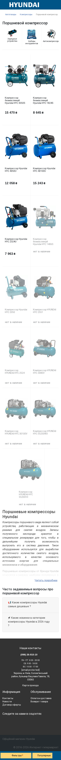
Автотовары (10, 14)
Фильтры (17, 755)
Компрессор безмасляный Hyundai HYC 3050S (15, 100)
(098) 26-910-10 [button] (28, 654)
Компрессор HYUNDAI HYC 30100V (16, 432)
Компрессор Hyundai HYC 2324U (16, 240)
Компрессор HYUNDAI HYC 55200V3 (26, 494)
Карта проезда (30, 685)
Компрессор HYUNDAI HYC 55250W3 (44, 432)
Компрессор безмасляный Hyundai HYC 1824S (43, 100)
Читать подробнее (46, 580)
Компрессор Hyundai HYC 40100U (44, 169)
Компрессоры (26, 14)
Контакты (7, 698)
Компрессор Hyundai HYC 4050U (16, 169)
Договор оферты (11, 704)
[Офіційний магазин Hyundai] (23, 4)
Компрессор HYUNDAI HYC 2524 (15, 371)
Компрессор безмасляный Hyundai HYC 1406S (43, 241)
